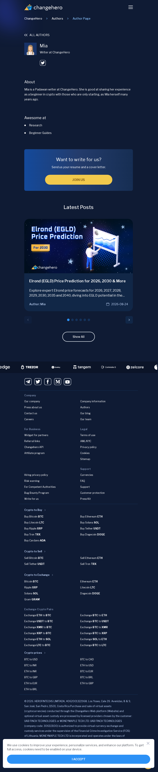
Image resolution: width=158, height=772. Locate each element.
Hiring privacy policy (36, 474)
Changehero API (33, 447)
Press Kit (85, 498)
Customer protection (92, 492)
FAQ (82, 480)
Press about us (33, 407)
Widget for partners (36, 435)
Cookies (84, 453)
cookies (23, 745)
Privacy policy (88, 447)
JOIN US (78, 180)
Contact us (30, 413)
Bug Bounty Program (36, 492)
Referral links (32, 441)
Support (85, 486)
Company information (93, 401)
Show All (79, 336)
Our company (32, 401)
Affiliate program (34, 453)
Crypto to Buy (33, 510)
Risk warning (32, 480)
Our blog (85, 413)
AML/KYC (85, 441)
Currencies (86, 474)
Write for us (31, 498)
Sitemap (85, 459)
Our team (85, 419)
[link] (82, 18)
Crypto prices (33, 652)
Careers (29, 419)
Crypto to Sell (33, 551)
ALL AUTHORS (39, 35)
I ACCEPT (79, 759)
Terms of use (87, 435)
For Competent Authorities (40, 486)
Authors (85, 407)
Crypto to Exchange (37, 574)
